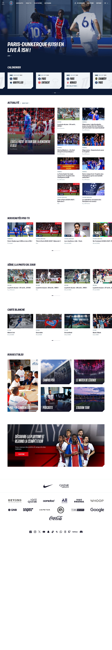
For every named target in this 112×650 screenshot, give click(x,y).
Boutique (98, 3)
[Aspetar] (44, 510)
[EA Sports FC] (60, 510)
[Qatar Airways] (64, 486)
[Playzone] (21, 454)
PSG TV (28, 3)
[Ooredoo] (49, 501)
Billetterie (91, 3)
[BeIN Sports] (77, 510)
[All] (64, 501)
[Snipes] (28, 510)
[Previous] (10, 81)
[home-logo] (11, 3)
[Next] (102, 81)
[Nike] (48, 486)
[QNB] (12, 510)
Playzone (38, 3)
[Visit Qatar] (32, 501)
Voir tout (25, 103)
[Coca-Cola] (56, 518)
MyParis (48, 3)
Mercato (19, 3)
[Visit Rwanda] (79, 501)
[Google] (97, 510)
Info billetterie (71, 86)
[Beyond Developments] (15, 501)
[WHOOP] (97, 501)
